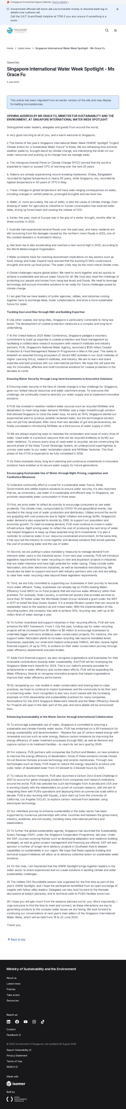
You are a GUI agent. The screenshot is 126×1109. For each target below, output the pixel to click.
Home (10, 48)
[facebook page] (17, 1022)
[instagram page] (34, 1022)
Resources (13, 1000)
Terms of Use (14, 1061)
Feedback (12, 1034)
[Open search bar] (107, 30)
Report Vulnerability (17, 1050)
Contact (11, 1029)
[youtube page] (26, 1022)
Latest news (24, 48)
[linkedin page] (8, 1022)
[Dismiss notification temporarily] (117, 9)
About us (12, 977)
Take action (13, 994)
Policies (11, 989)
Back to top (18, 939)
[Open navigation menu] (115, 30)
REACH (11, 1066)
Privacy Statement (17, 1055)
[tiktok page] (43, 1022)
